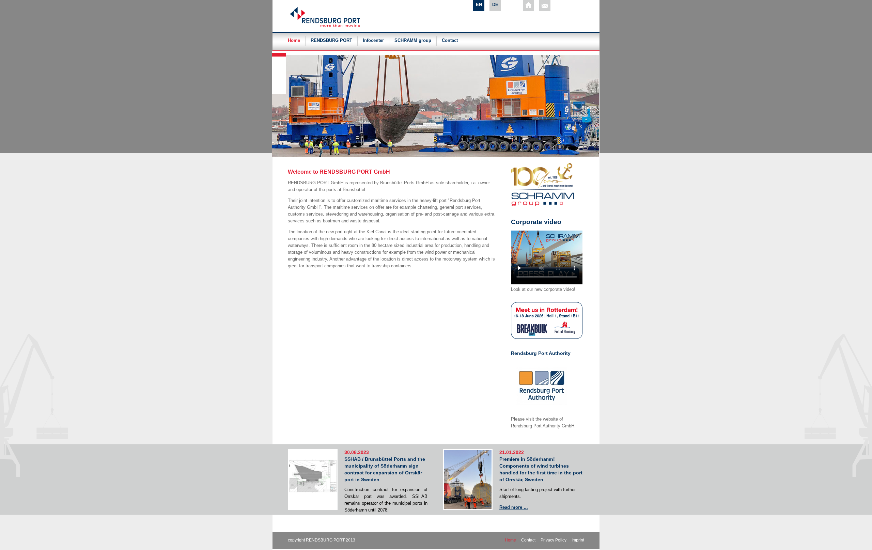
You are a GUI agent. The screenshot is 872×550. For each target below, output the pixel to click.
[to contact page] (544, 5)
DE (495, 4)
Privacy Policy (553, 540)
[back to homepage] (528, 5)
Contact (450, 40)
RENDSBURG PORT (331, 40)
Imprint (578, 540)
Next (279, 52)
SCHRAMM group (412, 40)
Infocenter (373, 40)
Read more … (513, 507)
